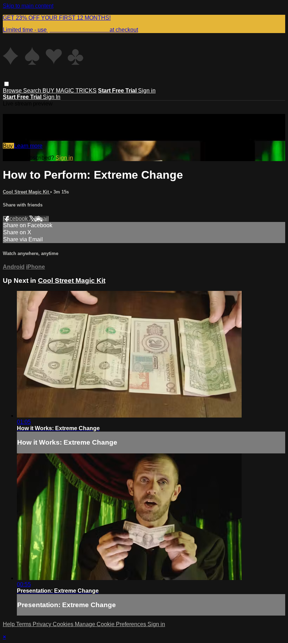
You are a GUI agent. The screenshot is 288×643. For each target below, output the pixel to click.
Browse (13, 91)
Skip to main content (28, 6)
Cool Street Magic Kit (26, 192)
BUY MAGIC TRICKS (69, 91)
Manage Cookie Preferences (111, 624)
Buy (8, 146)
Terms (24, 624)
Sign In (51, 97)
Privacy (43, 624)
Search (32, 91)
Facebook (16, 219)
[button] (6, 84)
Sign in (147, 91)
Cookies (64, 624)
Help (9, 624)
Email (41, 219)
